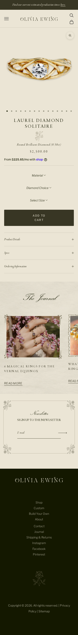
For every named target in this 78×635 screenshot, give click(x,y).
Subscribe (62, 432)
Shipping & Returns (39, 537)
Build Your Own (39, 513)
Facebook (39, 548)
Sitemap (44, 611)
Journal (39, 531)
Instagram (39, 543)
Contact (39, 526)
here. (63, 4)
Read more (13, 383)
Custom (39, 508)
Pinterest (39, 554)
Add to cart (39, 218)
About (39, 519)
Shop (39, 502)
